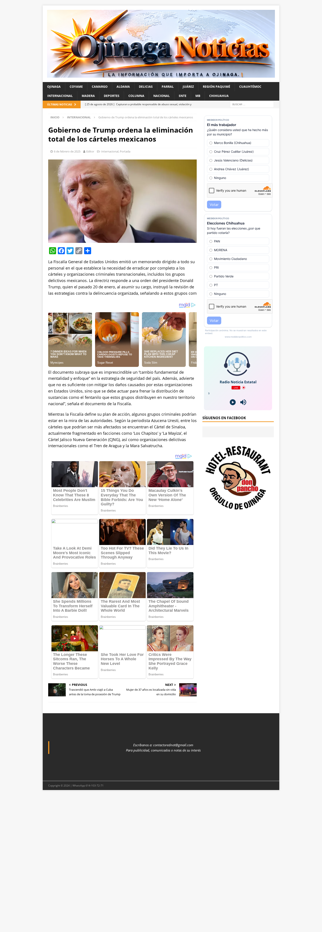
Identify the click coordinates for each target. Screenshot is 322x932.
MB (197, 96)
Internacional (60, 96)
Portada (125, 151)
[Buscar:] (252, 104)
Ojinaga (54, 86)
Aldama (123, 86)
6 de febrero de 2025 (67, 151)
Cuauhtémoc (250, 86)
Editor (90, 151)
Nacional (161, 96)
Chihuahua (219, 96)
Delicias (146, 86)
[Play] (232, 402)
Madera (88, 96)
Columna (136, 96)
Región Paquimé (216, 86)
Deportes (111, 96)
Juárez (188, 86)
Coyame (76, 86)
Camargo (100, 86)
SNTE (182, 96)
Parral (168, 86)
